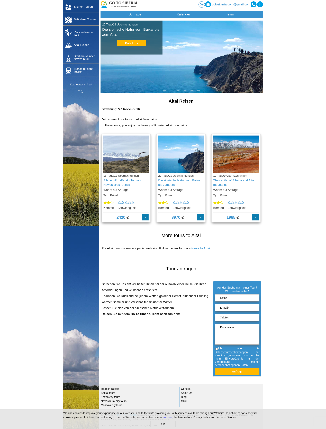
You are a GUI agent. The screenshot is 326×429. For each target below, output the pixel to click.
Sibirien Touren (83, 6)
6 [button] (198, 91)
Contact (185, 388)
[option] (182, 57)
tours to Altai (200, 248)
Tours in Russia (110, 388)
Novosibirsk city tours (113, 401)
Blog (184, 397)
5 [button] (192, 91)
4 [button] (185, 91)
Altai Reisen (81, 44)
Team (230, 14)
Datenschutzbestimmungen (231, 352)
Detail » (131, 43)
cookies (167, 417)
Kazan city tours (110, 397)
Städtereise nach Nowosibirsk (84, 57)
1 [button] (164, 91)
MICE (184, 401)
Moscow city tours (111, 405)
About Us (186, 392)
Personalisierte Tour (83, 34)
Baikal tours (108, 392)
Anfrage (135, 14)
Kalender (183, 14)
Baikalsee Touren (85, 19)
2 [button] (171, 91)
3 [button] (178, 91)
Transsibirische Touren (83, 70)
